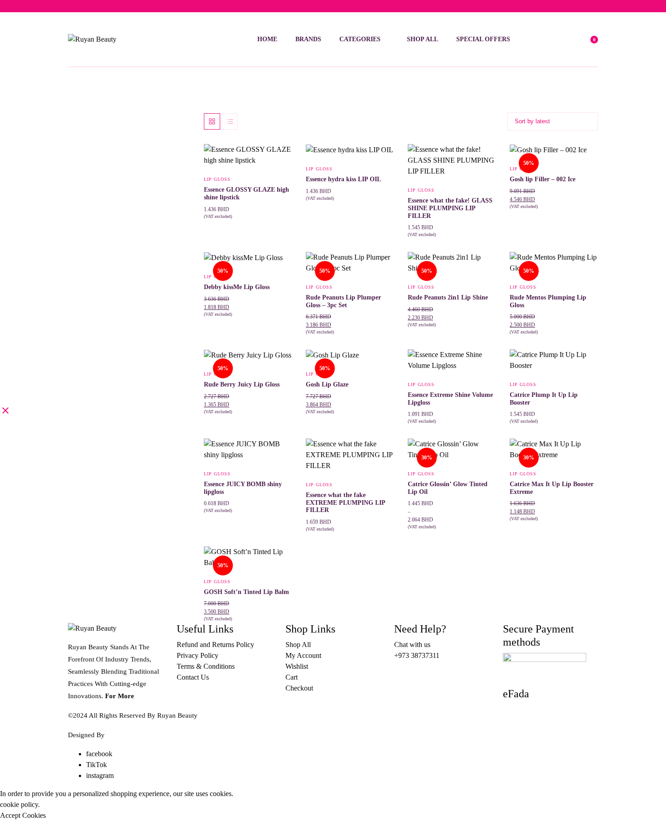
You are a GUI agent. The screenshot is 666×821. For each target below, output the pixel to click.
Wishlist (296, 666)
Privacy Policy (197, 655)
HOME (267, 39)
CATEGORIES (360, 39)
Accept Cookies (23, 815)
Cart (291, 677)
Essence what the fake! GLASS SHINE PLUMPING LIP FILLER (450, 208)
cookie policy (19, 804)
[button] (279, 180)
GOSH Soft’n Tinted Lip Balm (246, 592)
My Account (303, 655)
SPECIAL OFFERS (483, 39)
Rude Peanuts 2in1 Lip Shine (448, 297)
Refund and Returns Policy (215, 644)
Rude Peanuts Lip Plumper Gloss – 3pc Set (343, 301)
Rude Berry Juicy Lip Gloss (242, 384)
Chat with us (412, 644)
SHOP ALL (422, 39)
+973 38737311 (416, 655)
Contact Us (193, 677)
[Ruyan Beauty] (106, 39)
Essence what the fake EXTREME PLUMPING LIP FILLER (345, 503)
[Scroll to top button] (645, 800)
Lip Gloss (217, 179)
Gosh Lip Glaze (327, 384)
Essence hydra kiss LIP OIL (343, 179)
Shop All (298, 644)
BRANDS (308, 39)
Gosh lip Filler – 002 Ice (542, 179)
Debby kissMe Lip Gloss (237, 287)
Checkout (299, 688)
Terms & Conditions (206, 666)
